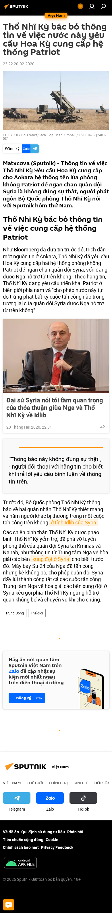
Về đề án (11, 831)
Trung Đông (14, 613)
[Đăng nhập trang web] (92, 6)
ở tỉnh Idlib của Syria (73, 522)
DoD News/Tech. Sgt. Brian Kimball (48, 135)
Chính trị (58, 782)
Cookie (52, 839)
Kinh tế (81, 782)
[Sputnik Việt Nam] (17, 8)
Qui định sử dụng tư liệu (43, 831)
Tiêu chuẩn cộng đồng (23, 839)
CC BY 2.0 (10, 135)
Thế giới (37, 613)
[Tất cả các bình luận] (8, 904)
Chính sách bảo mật (21, 847)
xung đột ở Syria (50, 558)
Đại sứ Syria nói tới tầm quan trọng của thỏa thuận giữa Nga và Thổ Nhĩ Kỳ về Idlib (54, 407)
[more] (102, 426)
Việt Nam (12, 782)
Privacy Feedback (57, 847)
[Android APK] (20, 863)
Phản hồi (75, 831)
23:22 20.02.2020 (18, 63)
